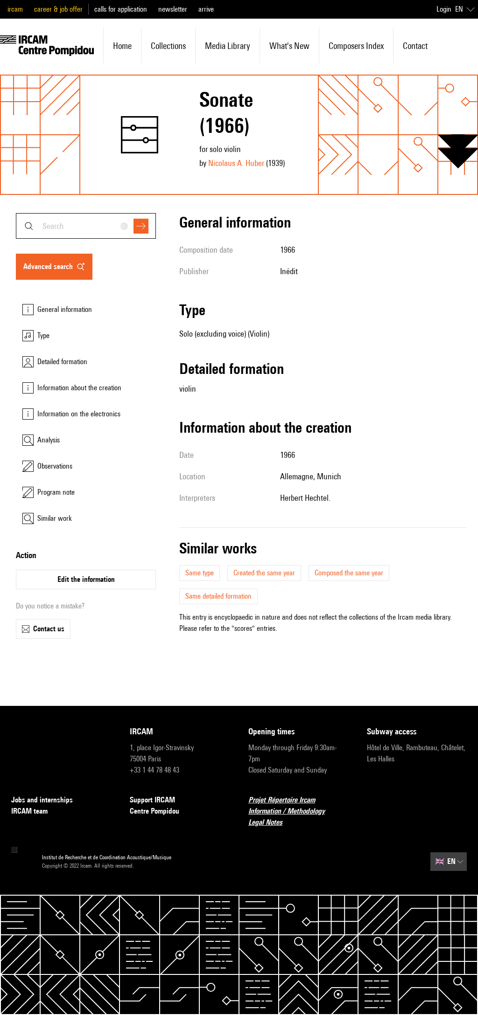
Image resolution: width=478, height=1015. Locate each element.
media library (227, 46)
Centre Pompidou (154, 811)
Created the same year (264, 572)
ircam (15, 9)
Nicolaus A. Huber (236, 163)
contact (415, 46)
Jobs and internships (42, 799)
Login (443, 9)
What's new (289, 46)
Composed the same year (349, 572)
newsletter (172, 9)
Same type (199, 572)
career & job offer (58, 9)
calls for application (120, 9)
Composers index (356, 46)
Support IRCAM (152, 799)
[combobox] (86, 226)
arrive (206, 9)
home (122, 46)
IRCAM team (29, 811)
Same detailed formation (218, 596)
